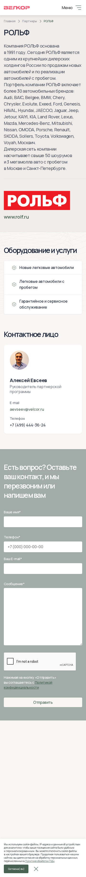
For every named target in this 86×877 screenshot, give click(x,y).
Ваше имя (12, 512)
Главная (10, 21)
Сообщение (14, 584)
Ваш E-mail (13, 559)
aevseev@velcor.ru (27, 409)
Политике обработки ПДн (39, 861)
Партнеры (29, 21)
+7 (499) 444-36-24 (28, 425)
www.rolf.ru (16, 217)
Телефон (12, 537)
